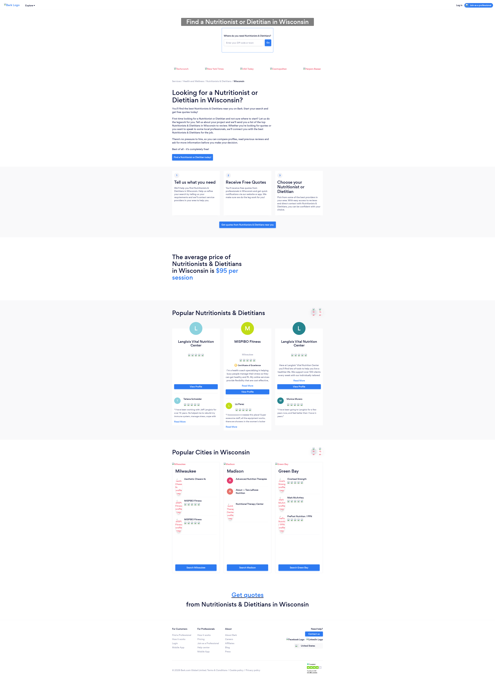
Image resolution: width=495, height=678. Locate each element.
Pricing (201, 639)
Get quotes (248, 595)
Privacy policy (253, 670)
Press (228, 651)
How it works (178, 639)
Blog (227, 647)
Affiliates (229, 643)
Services (176, 81)
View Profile (196, 386)
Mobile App (178, 647)
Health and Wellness (193, 81)
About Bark (231, 635)
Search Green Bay (299, 567)
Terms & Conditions (217, 670)
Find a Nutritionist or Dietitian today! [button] (192, 157)
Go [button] (268, 42)
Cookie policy (236, 670)
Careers (229, 639)
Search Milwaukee (196, 567)
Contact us (314, 633)
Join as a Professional (208, 643)
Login (175, 643)
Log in (459, 5)
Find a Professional (181, 635)
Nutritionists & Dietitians (218, 81)
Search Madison (247, 567)
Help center (203, 647)
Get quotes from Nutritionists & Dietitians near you (247, 224)
